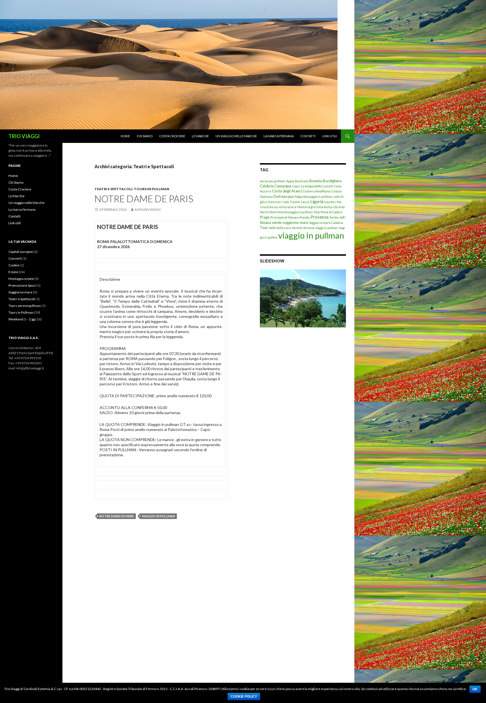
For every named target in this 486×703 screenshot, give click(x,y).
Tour (264, 227)
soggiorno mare (295, 222)
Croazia (336, 191)
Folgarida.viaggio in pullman (313, 196)
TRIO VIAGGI (24, 136)
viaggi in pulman (326, 228)
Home (125, 136)
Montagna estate (21, 279)
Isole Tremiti (291, 202)
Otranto (339, 207)
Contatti (308, 136)
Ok (475, 689)
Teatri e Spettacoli (113, 189)
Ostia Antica (324, 207)
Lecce (305, 202)
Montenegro (306, 207)
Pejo (317, 212)
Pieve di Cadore (331, 212)
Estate (13, 272)
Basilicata (302, 181)
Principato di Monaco (284, 217)
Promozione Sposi (22, 285)
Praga (264, 217)
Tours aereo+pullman (24, 306)
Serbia (334, 217)
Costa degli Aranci (287, 191)
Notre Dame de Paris (116, 516)
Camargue (282, 186)
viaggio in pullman (158, 516)
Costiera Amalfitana (316, 191)
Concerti (15, 258)
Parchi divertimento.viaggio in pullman (286, 212)
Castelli (327, 186)
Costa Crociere (172, 136)
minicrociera (287, 207)
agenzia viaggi (147, 209)
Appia (290, 181)
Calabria (267, 186)
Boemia (315, 181)
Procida (305, 217)
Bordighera (332, 181)
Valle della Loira (280, 228)
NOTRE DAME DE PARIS (143, 198)
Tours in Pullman (151, 189)
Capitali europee (20, 252)
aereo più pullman (272, 181)
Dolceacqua (284, 196)
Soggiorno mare (20, 292)
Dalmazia (266, 196)
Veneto (297, 228)
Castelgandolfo (311, 186)
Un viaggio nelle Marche (236, 136)
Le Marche (200, 136)
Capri (296, 186)
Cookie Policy (244, 696)
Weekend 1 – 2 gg (21, 319)
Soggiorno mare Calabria (326, 222)
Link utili (329, 136)
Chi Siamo (144, 136)
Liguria (316, 201)
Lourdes (330, 202)
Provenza (319, 216)
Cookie (13, 265)
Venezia (308, 228)
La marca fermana (279, 136)
